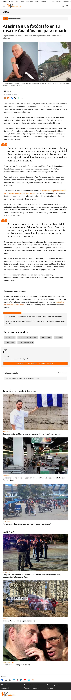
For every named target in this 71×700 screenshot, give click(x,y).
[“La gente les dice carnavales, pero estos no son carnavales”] (35, 502)
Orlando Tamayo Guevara (28, 337)
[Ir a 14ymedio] (14, 6)
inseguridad (46, 337)
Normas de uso (62, 373)
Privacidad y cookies (53, 685)
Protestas (43, 1)
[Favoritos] (5, 98)
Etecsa (22, 1)
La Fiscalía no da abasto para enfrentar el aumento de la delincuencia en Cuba (34, 316)
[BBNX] (8, 694)
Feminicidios (29, 1)
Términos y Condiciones (31, 688)
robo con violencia (26, 342)
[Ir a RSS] (33, 680)
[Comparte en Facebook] (12, 98)
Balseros (37, 1)
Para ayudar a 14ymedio (14, 18)
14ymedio (4, 685)
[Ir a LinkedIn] (21, 680)
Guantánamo (9, 342)
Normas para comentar (31, 685)
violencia (58, 337)
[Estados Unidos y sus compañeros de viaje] (35, 598)
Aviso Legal (5, 688)
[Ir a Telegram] (14, 680)
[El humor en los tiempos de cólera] (35, 642)
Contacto (50, 688)
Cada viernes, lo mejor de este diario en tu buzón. (36, 363)
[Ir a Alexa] (29, 680)
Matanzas (66, 1)
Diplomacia (51, 1)
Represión (58, 1)
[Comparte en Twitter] (15, 98)
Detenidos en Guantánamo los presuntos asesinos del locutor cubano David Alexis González (35, 322)
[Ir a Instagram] (10, 680)
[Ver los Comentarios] (8, 98)
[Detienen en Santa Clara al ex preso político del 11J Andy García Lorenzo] (35, 412)
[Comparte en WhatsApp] (18, 98)
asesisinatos (9, 337)
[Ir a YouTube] (25, 680)
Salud (17, 1)
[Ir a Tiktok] (18, 680)
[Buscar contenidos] (63, 6)
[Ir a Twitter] (6, 680)
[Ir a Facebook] (2, 680)
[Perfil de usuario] (67, 6)
